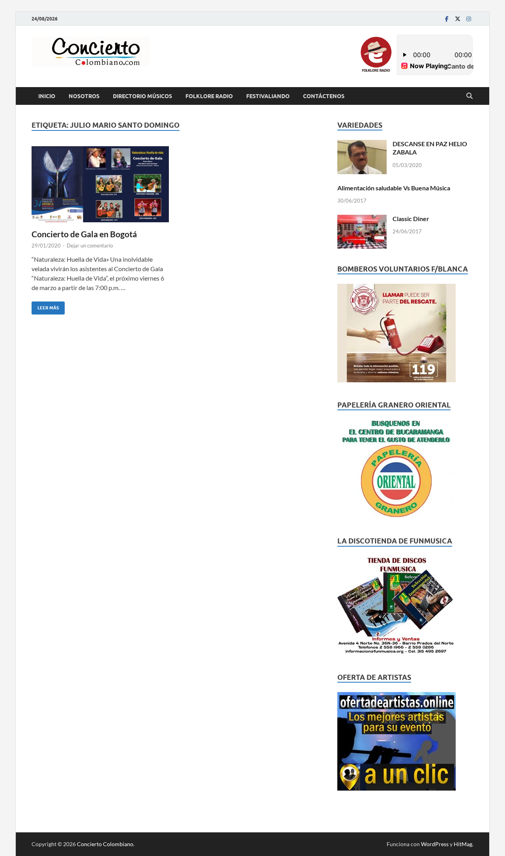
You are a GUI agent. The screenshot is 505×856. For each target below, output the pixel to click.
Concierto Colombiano (105, 844)
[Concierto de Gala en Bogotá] (100, 184)
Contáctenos (323, 96)
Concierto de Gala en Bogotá (84, 234)
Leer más (45, 306)
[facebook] (446, 19)
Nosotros (84, 96)
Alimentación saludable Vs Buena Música (393, 188)
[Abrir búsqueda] (469, 96)
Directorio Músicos (142, 96)
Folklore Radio (209, 96)
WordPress (435, 844)
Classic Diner (411, 218)
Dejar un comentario (90, 245)
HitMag (463, 844)
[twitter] (457, 19)
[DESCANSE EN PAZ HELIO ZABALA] (362, 144)
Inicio (46, 96)
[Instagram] (468, 19)
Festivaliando (268, 96)
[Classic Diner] (362, 219)
